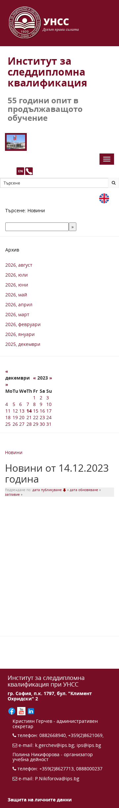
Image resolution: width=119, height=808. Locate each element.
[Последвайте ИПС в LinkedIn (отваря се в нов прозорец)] (31, 710)
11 (8, 411)
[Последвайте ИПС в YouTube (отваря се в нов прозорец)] (22, 710)
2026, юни (16, 285)
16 (42, 411)
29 (35, 424)
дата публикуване (47, 490)
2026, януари (20, 334)
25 (8, 424)
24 (49, 417)
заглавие (13, 494)
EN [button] (20, 171)
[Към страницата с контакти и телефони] (29, 171)
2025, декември (22, 344)
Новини (13, 452)
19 (15, 417)
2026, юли (16, 275)
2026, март (17, 314)
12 (15, 411)
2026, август (18, 265)
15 (35, 411)
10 (49, 404)
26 (15, 424)
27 (21, 424)
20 (21, 417)
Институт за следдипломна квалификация (47, 71)
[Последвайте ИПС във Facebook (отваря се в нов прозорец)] (12, 710)
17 (49, 411)
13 (21, 411)
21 (29, 417)
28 (29, 424)
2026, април (18, 304)
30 (42, 424)
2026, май (16, 294)
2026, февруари (23, 324)
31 (49, 424)
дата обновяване (84, 490)
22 (35, 417)
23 (42, 417)
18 (8, 417)
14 (29, 411)
